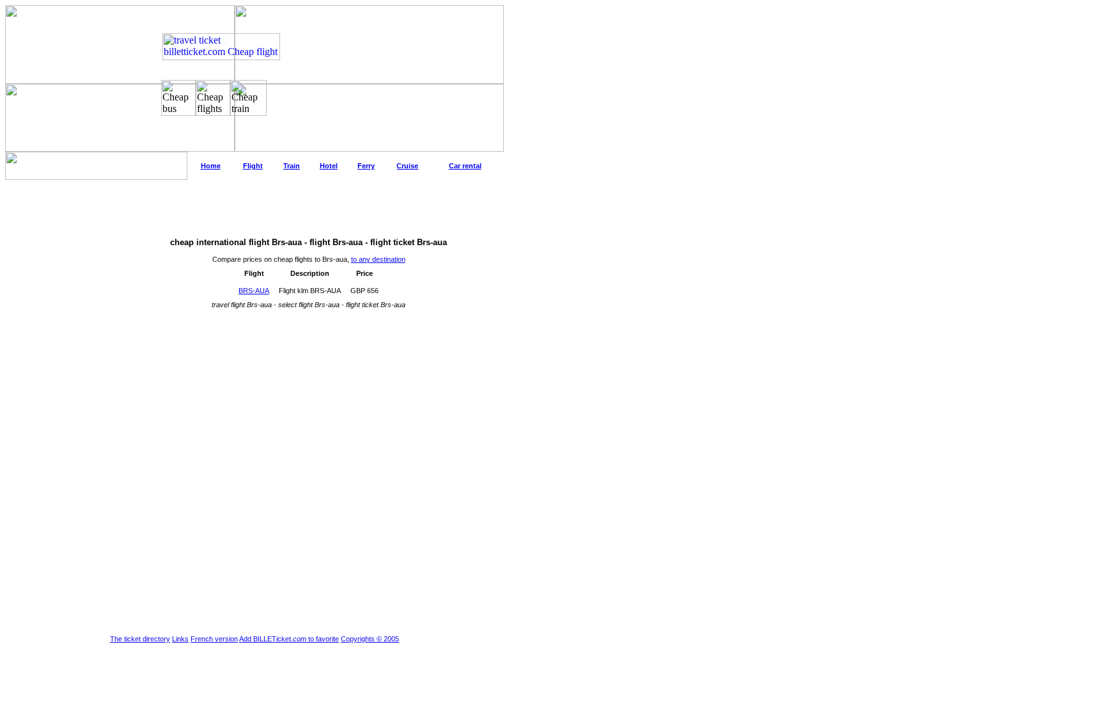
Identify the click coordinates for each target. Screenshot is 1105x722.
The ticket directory (140, 639)
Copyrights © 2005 (370, 639)
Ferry (366, 166)
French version (214, 639)
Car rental (465, 166)
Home (211, 166)
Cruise (407, 166)
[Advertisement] (254, 208)
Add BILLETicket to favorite (289, 639)
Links (180, 639)
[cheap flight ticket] (221, 56)
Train (291, 166)
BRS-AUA (254, 290)
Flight (253, 166)
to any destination (378, 259)
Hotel (329, 166)
